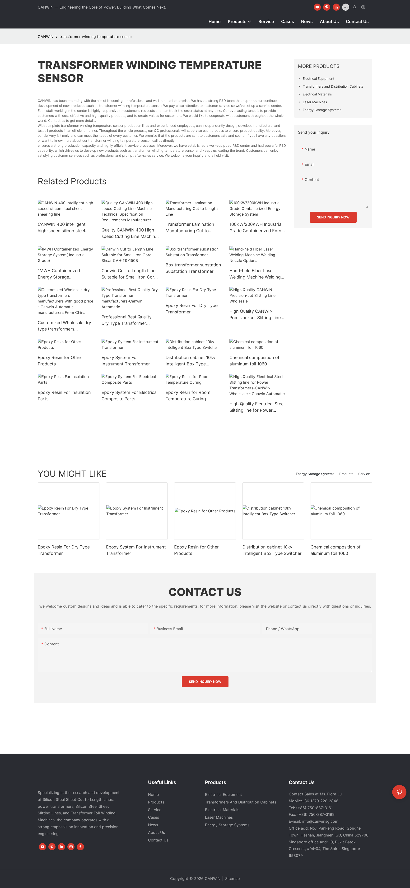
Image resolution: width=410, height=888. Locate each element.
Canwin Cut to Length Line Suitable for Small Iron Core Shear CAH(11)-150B (129, 274)
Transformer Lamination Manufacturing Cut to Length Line (190, 228)
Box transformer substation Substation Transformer (193, 268)
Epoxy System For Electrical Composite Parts (130, 395)
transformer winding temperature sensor (96, 36)
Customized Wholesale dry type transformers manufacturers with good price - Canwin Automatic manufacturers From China (65, 326)
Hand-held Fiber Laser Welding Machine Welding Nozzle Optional (255, 274)
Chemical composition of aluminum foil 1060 (254, 360)
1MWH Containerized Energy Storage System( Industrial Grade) (63, 274)
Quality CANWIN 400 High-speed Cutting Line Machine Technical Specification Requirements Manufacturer (130, 233)
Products (346, 474)
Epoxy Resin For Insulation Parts (64, 395)
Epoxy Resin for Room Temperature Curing (188, 395)
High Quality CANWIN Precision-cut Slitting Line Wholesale (255, 315)
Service (364, 474)
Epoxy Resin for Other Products (60, 360)
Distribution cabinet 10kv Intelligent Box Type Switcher (190, 361)
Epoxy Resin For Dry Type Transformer (192, 308)
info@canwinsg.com (320, 821)
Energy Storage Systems (315, 474)
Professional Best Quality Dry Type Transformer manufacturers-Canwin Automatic (127, 320)
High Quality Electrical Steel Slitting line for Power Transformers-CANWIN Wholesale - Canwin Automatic (256, 407)
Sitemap (232, 878)
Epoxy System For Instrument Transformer (126, 360)
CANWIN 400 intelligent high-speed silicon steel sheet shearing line (62, 228)
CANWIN (45, 36)
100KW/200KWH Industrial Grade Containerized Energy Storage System (257, 228)
